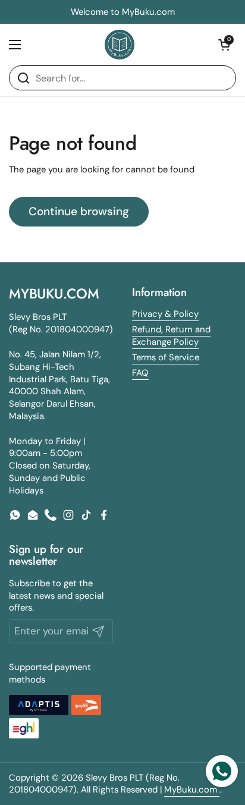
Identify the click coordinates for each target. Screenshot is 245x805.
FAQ (140, 373)
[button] (224, 44)
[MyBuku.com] (119, 44)
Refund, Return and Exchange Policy (171, 335)
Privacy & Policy (165, 314)
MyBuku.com (191, 789)
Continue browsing (79, 211)
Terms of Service (165, 357)
